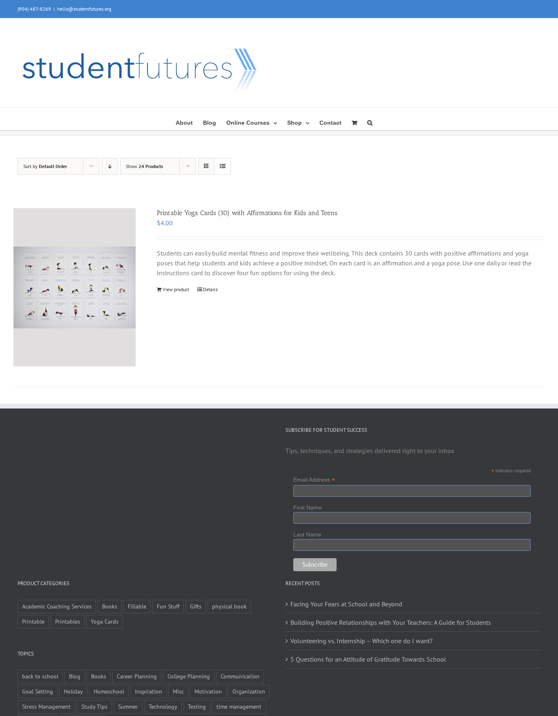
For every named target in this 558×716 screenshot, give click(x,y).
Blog (74, 676)
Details (210, 289)
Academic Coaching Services (57, 606)
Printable (33, 621)
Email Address (314, 480)
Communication (240, 676)
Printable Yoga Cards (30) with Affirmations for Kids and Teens (247, 213)
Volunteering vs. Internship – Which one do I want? (361, 641)
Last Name (307, 534)
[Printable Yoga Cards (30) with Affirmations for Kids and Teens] (74, 287)
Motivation (208, 691)
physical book (229, 606)
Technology (163, 706)
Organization (248, 691)
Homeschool (109, 691)
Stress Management (46, 706)
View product (176, 289)
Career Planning (137, 676)
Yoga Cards (104, 621)
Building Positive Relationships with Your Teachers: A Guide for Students (390, 622)
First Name (307, 507)
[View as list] (222, 166)
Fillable (137, 606)
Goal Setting (37, 691)
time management (239, 706)
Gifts (195, 606)
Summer (128, 706)
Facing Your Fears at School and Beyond (346, 604)
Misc (178, 691)
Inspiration (148, 691)
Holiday (73, 691)
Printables (67, 621)
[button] (370, 122)
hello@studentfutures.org (84, 9)
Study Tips (94, 706)
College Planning (188, 676)
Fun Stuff (168, 606)
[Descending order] (110, 166)
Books (109, 606)
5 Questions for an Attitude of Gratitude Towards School (368, 659)
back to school (40, 676)
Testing (197, 706)
